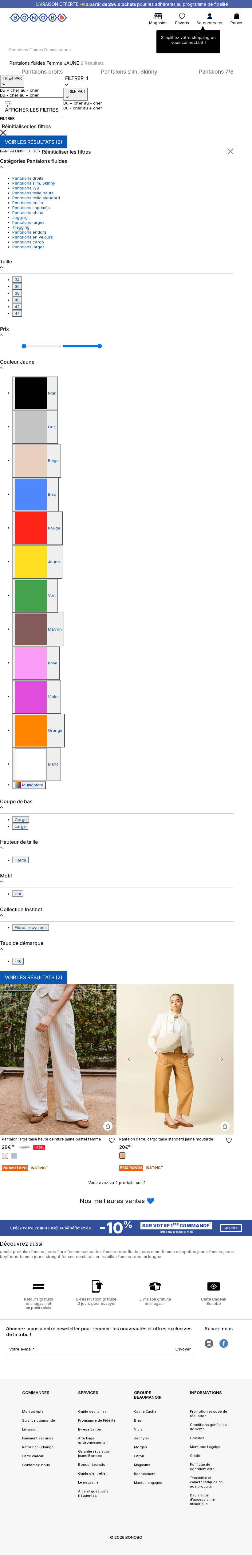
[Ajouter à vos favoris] (112, 1140)
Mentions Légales (205, 1447)
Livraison (29, 1429)
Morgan (140, 1447)
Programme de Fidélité (97, 1420)
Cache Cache (145, 1411)
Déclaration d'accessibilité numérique (202, 1499)
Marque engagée (148, 1482)
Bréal (138, 1420)
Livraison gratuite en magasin (155, 1301)
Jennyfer (141, 1438)
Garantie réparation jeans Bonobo (94, 1453)
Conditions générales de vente (208, 1427)
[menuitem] (19, 32)
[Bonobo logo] (38, 18)
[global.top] (246, 1311)
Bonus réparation (93, 1464)
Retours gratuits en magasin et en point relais (38, 1303)
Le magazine (88, 1482)
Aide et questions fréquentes (93, 1493)
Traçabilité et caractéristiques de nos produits (206, 1482)
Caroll (139, 1456)
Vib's (138, 1429)
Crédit (195, 1456)
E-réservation (89, 1429)
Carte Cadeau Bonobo (213, 1301)
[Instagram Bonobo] (209, 1343)
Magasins (142, 1465)
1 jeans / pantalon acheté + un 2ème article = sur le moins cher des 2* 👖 (132, 4)
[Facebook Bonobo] (223, 1343)
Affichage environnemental (92, 1440)
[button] (11, 1059)
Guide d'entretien (93, 1473)
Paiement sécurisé (37, 1438)
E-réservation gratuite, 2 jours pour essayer (97, 1301)
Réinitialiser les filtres (26, 126)
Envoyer (183, 1349)
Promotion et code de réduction (208, 1413)
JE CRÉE (231, 1228)
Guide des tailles (92, 1411)
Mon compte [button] (33, 1411)
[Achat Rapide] (107, 1126)
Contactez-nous (36, 1465)
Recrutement (145, 1474)
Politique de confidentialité (202, 1466)
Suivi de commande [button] (38, 1420)
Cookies (197, 1438)
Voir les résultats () (33, 142)
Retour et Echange (37, 1447)
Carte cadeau (33, 1456)
